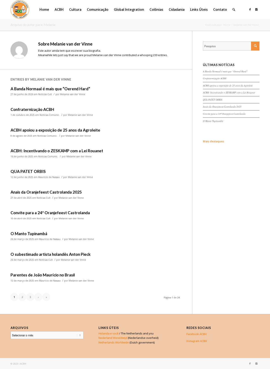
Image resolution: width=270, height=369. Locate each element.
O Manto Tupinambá (29, 233)
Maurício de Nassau (49, 177)
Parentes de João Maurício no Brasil (43, 274)
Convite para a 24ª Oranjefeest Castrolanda (50, 212)
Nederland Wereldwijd (113, 338)
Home (226, 24)
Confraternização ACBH (32, 109)
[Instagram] (256, 9)
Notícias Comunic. (50, 114)
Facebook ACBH (196, 334)
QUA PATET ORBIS (28, 171)
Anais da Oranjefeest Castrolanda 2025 (46, 192)
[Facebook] (250, 9)
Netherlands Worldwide (114, 342)
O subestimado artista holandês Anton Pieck (50, 254)
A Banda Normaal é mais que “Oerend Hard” (50, 88)
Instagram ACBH (196, 341)
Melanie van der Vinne (72, 94)
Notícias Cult (45, 94)
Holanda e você (109, 333)
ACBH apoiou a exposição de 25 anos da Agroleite (55, 130)
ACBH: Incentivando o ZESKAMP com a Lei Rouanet (57, 150)
